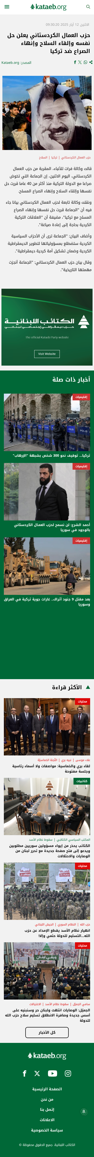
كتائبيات (81, 781)
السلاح (43, 157)
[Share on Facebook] (75, 62)
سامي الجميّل (81, 1004)
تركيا (54, 157)
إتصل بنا (47, 1109)
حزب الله (85, 924)
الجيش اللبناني (44, 924)
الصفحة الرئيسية (47, 1089)
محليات (82, 701)
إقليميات (81, 397)
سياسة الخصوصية (47, 1130)
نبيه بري (66, 760)
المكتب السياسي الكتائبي (73, 839)
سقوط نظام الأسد (41, 839)
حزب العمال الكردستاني (76, 157)
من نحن (47, 1099)
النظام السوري (67, 924)
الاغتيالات (35, 1004)
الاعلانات (47, 1120)
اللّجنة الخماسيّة (47, 760)
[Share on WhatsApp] (85, 62)
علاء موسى (82, 760)
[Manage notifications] (84, 1111)
